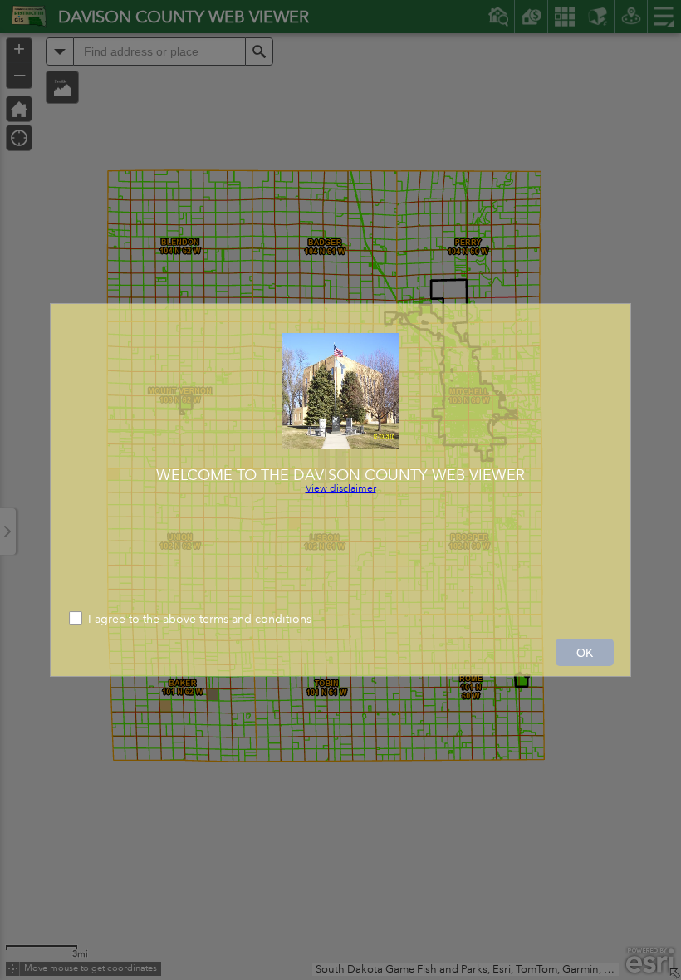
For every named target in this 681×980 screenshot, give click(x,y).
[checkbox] (340, 620)
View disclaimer (341, 489)
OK (584, 652)
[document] (340, 408)
